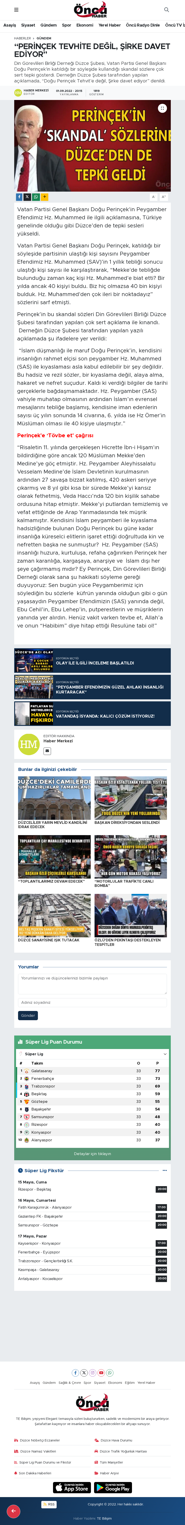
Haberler (22, 38)
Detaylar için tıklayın (92, 1154)
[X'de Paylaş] (27, 197)
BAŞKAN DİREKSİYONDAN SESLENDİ (127, 823)
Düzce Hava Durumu (116, 1440)
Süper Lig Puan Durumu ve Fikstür (45, 1462)
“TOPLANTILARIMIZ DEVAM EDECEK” (51, 881)
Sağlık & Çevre (70, 1383)
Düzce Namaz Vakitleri (38, 1451)
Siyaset (28, 25)
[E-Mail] (47, 751)
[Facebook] (75, 1373)
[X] (84, 1373)
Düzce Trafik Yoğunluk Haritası (123, 1451)
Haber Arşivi (109, 1473)
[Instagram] (92, 1373)
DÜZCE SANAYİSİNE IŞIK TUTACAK (48, 940)
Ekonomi (84, 25)
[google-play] (113, 1487)
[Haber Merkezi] (29, 744)
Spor (66, 25)
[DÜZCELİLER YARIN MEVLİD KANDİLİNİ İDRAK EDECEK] (54, 798)
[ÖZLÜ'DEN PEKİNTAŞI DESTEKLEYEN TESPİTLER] (131, 915)
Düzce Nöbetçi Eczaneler (40, 1440)
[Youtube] (101, 1373)
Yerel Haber (110, 25)
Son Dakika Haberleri (35, 1473)
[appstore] (72, 1487)
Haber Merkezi (58, 741)
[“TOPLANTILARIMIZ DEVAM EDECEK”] (54, 857)
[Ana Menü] (16, 10)
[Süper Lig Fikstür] (165, 1171)
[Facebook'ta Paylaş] (19, 197)
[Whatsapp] (109, 1373)
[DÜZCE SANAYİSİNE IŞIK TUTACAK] (54, 915)
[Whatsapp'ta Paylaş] (36, 197)
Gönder (28, 1015)
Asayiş (9, 25)
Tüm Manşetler (111, 1462)
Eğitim (130, 1383)
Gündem (48, 25)
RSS (51, 1504)
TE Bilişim (104, 1518)
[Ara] (166, 10)
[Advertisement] (92, 1326)
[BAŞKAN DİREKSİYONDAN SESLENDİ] (131, 798)
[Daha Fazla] (44, 197)
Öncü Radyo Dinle (143, 25)
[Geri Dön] (13, 1511)
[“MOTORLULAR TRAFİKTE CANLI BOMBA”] (131, 857)
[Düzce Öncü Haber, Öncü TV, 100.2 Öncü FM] (90, 9)
